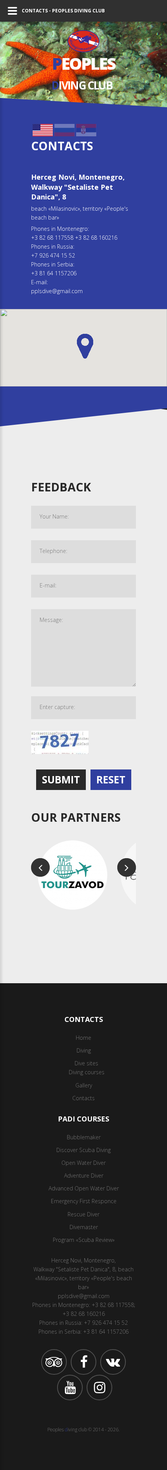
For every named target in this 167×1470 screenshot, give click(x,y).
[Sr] (86, 128)
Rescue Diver (83, 1214)
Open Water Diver (83, 1162)
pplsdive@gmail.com (57, 291)
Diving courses (86, 1072)
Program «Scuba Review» (84, 1239)
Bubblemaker (84, 1137)
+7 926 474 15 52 (53, 255)
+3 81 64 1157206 (54, 273)
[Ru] (64, 128)
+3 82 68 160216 (96, 237)
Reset (110, 780)
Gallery (83, 1085)
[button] (85, 346)
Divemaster (84, 1227)
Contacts (83, 1098)
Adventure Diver (83, 1175)
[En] (43, 128)
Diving (84, 1050)
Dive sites (86, 1063)
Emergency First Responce (84, 1201)
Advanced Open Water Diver (84, 1188)
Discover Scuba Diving (83, 1150)
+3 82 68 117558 (52, 237)
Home (83, 1037)
